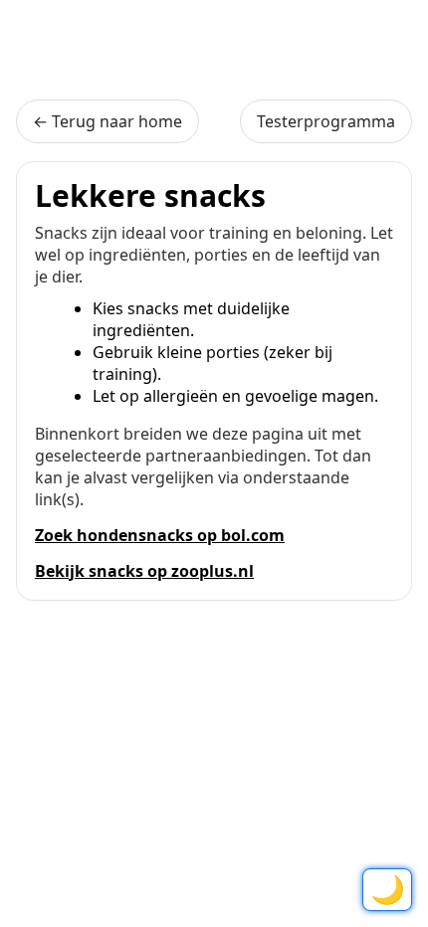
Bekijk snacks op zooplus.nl (144, 571)
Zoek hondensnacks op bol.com (160, 535)
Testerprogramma (326, 121)
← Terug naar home (107, 121)
